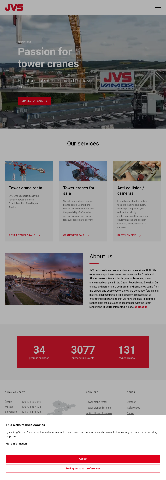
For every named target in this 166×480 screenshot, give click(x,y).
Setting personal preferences (83, 468)
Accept (83, 458)
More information (16, 443)
